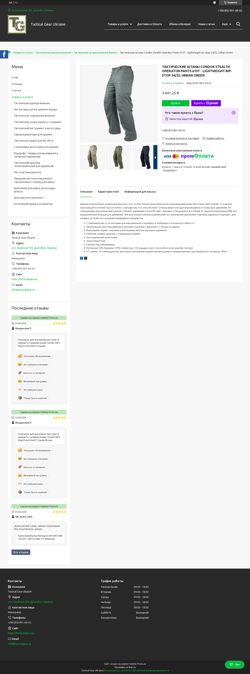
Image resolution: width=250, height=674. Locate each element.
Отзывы (17, 84)
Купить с (199, 103)
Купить (175, 103)
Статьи (16, 90)
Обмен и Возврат (180, 24)
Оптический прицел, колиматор (33, 203)
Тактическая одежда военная (53, 52)
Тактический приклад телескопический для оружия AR (34, 164)
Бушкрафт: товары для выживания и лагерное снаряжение (36, 155)
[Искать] (237, 24)
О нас (15, 77)
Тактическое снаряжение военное (34, 115)
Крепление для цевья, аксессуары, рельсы (35, 190)
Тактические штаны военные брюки (95, 52)
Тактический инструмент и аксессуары (37, 128)
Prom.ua (141, 664)
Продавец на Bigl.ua (125, 667)
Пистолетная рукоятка (27, 172)
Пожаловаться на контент (119, 670)
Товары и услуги (118, 24)
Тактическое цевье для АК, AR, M (33, 140)
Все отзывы (20, 552)
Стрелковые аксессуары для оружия (36, 146)
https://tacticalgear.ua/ (24, 279)
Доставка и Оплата (149, 24)
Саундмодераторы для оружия (33, 134)
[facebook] (81, 258)
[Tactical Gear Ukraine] (17, 24)
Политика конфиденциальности (152, 670)
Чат (237, 664)
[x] (85, 258)
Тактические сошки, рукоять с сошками (37, 122)
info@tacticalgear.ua (23, 289)
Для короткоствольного (29, 197)
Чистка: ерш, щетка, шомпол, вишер (35, 109)
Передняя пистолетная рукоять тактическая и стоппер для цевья (34, 180)
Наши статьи (206, 24)
